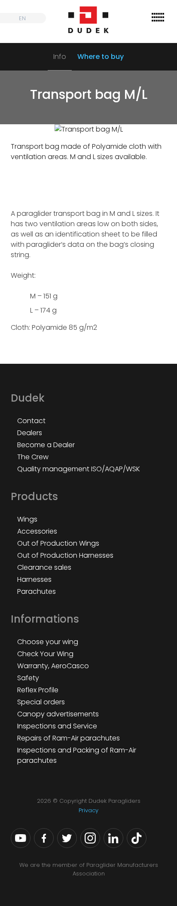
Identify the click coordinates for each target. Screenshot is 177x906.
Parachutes (36, 591)
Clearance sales (44, 567)
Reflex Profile (37, 690)
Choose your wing (47, 642)
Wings (27, 519)
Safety (28, 678)
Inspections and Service (57, 726)
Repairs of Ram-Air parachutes (68, 738)
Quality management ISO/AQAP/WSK (78, 469)
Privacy (88, 810)
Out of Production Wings (58, 543)
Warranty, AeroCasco (53, 666)
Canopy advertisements (58, 714)
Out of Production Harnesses (65, 555)
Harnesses (34, 579)
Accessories (37, 531)
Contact (31, 421)
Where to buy (100, 56)
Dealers (29, 433)
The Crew (33, 457)
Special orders (41, 702)
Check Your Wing (45, 654)
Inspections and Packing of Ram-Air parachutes (76, 755)
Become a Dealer (46, 445)
